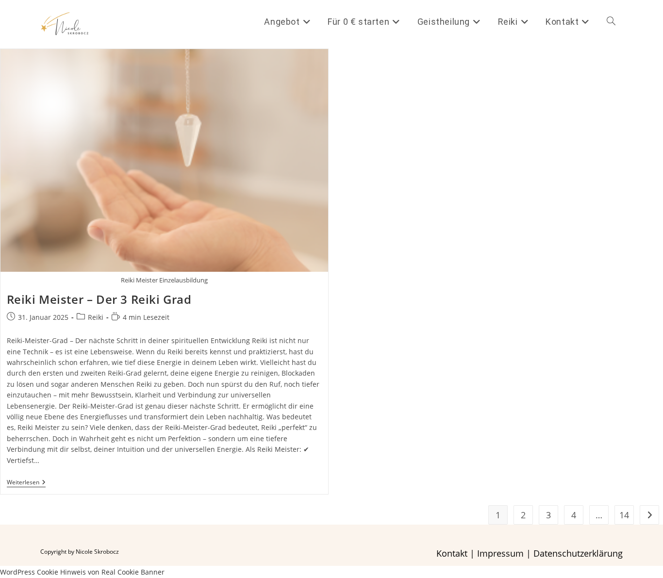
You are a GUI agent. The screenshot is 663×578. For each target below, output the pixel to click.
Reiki (95, 317)
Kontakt (451, 553)
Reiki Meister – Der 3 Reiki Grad (99, 299)
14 (624, 515)
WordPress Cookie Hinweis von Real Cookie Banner (82, 572)
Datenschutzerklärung (578, 553)
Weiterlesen (26, 483)
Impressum (500, 553)
